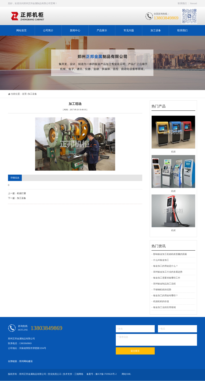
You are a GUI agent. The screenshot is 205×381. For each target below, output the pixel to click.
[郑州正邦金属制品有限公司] (51, 16)
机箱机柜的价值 (161, 301)
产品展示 (102, 30)
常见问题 (129, 30)
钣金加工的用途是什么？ (165, 266)
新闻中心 (75, 30)
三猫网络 (78, 374)
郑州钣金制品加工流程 (164, 284)
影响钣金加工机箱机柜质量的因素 (170, 254)
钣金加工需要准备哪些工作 (166, 278)
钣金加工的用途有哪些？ (165, 295)
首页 (24, 94)
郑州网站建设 (26, 361)
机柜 (173, 152)
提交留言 (135, 351)
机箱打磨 (21, 193)
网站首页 (21, 30)
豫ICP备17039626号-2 (106, 374)
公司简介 (48, 30)
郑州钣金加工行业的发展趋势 (167, 272)
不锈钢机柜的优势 (162, 289)
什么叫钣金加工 (161, 260)
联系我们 (182, 3)
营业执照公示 (54, 374)
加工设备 (156, 30)
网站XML (126, 374)
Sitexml (193, 3)
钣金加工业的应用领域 (164, 307)
